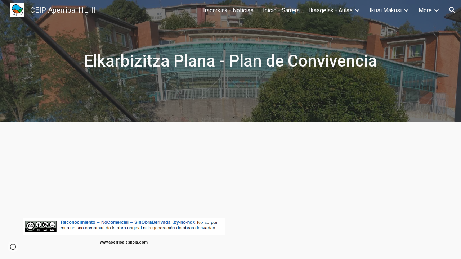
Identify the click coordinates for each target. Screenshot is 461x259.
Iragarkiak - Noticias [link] (228, 10)
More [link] (425, 10)
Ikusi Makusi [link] (386, 10)
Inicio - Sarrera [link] (281, 10)
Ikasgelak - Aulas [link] (331, 10)
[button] (452, 10)
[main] (230, 61)
